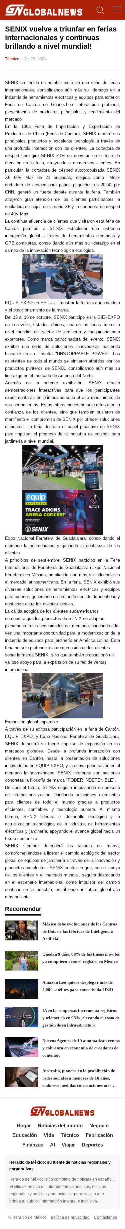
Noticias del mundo (60, 1125)
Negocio (99, 1125)
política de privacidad (70, 1217)
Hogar (24, 1125)
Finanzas (32, 1144)
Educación (24, 1135)
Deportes (92, 1144)
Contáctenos (105, 1217)
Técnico (70, 1135)
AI (52, 1144)
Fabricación (99, 1135)
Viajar (68, 1144)
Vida (49, 1135)
